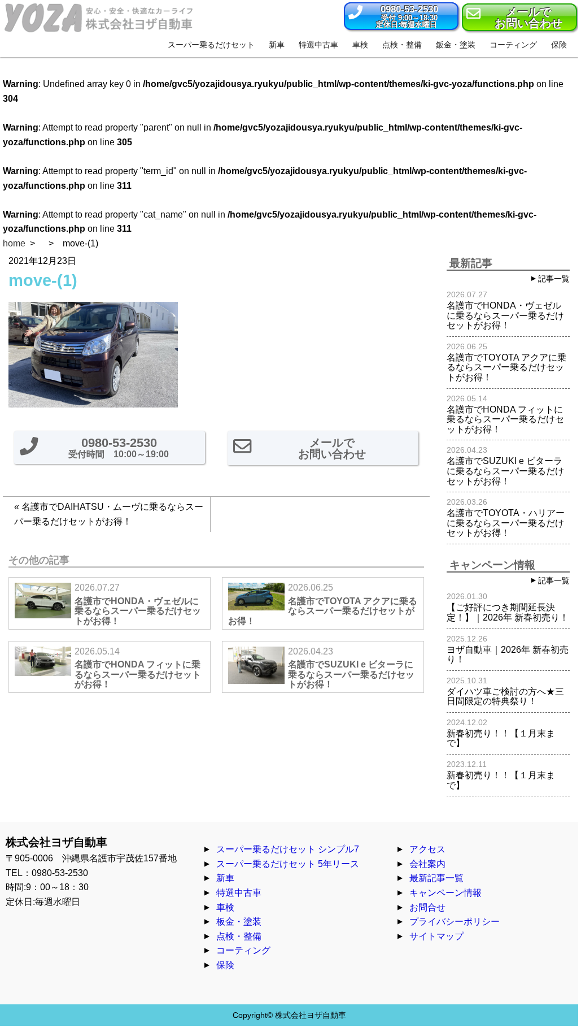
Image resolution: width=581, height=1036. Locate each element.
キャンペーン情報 (445, 893)
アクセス (427, 849)
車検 (225, 907)
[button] (401, 16)
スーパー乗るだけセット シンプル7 (287, 849)
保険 (225, 965)
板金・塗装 (238, 921)
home (14, 243)
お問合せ (427, 907)
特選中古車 (238, 893)
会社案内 (427, 864)
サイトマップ (436, 936)
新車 (225, 878)
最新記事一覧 (436, 878)
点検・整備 (238, 936)
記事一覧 (554, 278)
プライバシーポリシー (454, 921)
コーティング (243, 950)
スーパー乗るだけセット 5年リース (287, 864)
